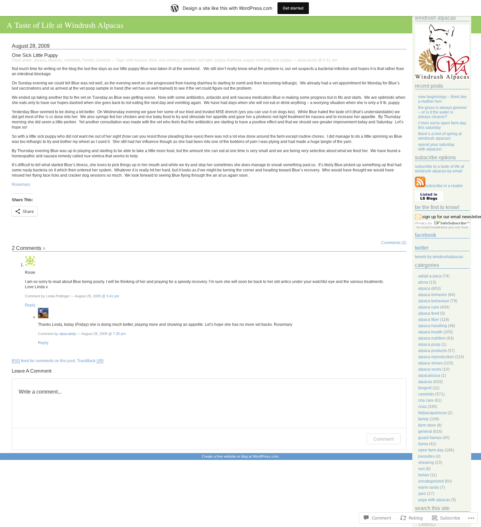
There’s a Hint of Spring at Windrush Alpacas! (440, 136)
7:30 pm (119, 334)
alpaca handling (432, 326)
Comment (383, 439)
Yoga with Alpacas (434, 500)
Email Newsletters (434, 227)
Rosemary (21, 184)
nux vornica (169, 60)
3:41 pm (112, 296)
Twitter (422, 248)
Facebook (425, 235)
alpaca (40, 60)
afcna (423, 282)
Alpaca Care (428, 307)
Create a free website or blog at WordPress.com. (240, 456)
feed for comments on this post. (44, 361)
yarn (422, 493)
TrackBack (90, 361)
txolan (423, 475)
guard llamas (429, 437)
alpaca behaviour (433, 301)
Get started (293, 8)
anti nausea (136, 60)
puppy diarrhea (227, 60)
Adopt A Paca (429, 276)
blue (153, 60)
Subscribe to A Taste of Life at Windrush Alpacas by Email (439, 168)
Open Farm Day (431, 450)
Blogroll (425, 388)
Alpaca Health (430, 332)
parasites (426, 456)
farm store (427, 425)
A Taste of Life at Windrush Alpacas (65, 24)
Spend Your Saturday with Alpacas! (436, 146)
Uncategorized (431, 481)
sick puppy (282, 60)
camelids (72, 60)
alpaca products (432, 350)
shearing (426, 462)
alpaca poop (429, 344)
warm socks (428, 487)
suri (421, 468)
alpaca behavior (432, 294)
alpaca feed (428, 313)
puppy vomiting (257, 60)
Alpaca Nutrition (432, 338)
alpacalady (67, 334)
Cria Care (426, 400)
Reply (30, 305)
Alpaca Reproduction (436, 357)
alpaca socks (429, 369)
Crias (422, 406)
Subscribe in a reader (444, 186)
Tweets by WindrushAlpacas (439, 257)
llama (423, 444)
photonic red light (197, 60)
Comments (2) (393, 242)
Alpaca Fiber (428, 319)
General (103, 60)
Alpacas (55, 60)
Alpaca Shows (430, 363)
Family (88, 60)
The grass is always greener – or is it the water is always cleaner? (442, 112)
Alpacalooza (429, 375)
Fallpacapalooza (432, 413)
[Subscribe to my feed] (420, 186)
